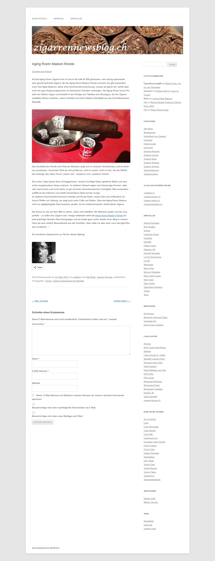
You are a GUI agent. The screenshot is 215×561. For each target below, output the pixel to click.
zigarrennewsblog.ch (153, 204)
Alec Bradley (149, 227)
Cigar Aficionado (151, 427)
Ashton (147, 230)
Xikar (146, 295)
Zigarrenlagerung (151, 170)
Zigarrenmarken (151, 174)
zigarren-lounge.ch (152, 197)
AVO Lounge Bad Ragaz (155, 347)
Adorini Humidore (151, 223)
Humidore (148, 140)
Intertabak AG (150, 321)
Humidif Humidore (152, 253)
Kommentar (38, 324)
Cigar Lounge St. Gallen (154, 355)
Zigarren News (150, 159)
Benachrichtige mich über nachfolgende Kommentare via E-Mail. (64, 407)
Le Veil (147, 261)
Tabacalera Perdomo (153, 287)
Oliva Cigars (149, 283)
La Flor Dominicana (152, 257)
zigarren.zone (150, 529)
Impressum (76, 19)
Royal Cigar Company (154, 325)
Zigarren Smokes (151, 166)
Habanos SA (149, 249)
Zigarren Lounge (151, 155)
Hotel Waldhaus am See (155, 370)
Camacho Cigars (151, 234)
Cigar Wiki (148, 434)
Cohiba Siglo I (122, 301)
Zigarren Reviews (105, 277)
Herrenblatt (149, 521)
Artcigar (147, 344)
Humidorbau (149, 457)
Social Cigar (149, 464)
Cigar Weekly (150, 430)
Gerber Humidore (151, 453)
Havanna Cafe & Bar (153, 363)
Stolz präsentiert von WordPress (45, 548)
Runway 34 (149, 393)
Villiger (147, 291)
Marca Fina (149, 268)
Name (35, 358)
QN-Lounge (149, 378)
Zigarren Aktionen (152, 151)
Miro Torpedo (40, 301)
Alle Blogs (91, 277)
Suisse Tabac (150, 472)
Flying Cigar (149, 449)
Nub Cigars (149, 280)
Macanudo (148, 264)
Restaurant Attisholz (153, 381)
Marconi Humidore (152, 272)
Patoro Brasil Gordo (160, 110)
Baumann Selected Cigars (155, 317)
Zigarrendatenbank (152, 479)
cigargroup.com (151, 438)
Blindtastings (39, 19)
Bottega (147, 351)
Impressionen (150, 144)
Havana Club (149, 498)
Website (36, 383)
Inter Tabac (149, 461)
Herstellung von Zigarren (155, 136)
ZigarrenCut (149, 476)
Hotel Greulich (150, 366)
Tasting (48, 281)
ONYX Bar (148, 374)
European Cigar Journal (154, 442)
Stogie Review (150, 468)
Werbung (59, 19)
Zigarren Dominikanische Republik (68, 281)
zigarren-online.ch (152, 200)
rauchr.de (148, 525)
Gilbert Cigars (150, 246)
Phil (145, 102)
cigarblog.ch (149, 193)
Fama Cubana (150, 446)
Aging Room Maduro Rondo (109, 215)
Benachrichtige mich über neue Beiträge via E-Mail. (57, 416)
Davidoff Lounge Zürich (154, 359)
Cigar (146, 423)
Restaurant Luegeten (153, 389)
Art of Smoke (150, 419)
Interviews (148, 147)
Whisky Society (151, 502)
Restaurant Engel (151, 385)
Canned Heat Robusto (162, 98)
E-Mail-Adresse (40, 371)
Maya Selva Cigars (152, 276)
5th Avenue (149, 313)
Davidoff (147, 242)
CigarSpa (148, 238)
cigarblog (77, 277)
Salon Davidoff (150, 396)
